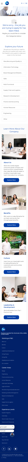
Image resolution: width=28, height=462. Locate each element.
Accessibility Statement (7, 455)
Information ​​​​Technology (7, 383)
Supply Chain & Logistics (7, 402)
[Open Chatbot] (12, 435)
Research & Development (8, 395)
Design (3, 371)
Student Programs (6, 412)
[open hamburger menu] (2, 3)
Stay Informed (5, 439)
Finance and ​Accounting (7, 377)
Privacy (4, 457)
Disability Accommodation (8, 360)
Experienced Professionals (8, 422)
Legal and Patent (6, 386)
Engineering (5, 374)
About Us (4, 341)
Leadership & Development (8, 351)
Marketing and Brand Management (10, 392)
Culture (3, 347)
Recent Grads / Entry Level (8, 419)
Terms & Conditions (19, 455)
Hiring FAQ (4, 357)
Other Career (5, 405)
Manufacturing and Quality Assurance (10, 389)
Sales (3, 399)
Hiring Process (5, 354)
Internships (4, 415)
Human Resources (6, 380)
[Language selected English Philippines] (22, 3)
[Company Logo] (7, 3)
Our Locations (5, 363)
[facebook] (4, 449)
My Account (4, 443)
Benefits (4, 344)
